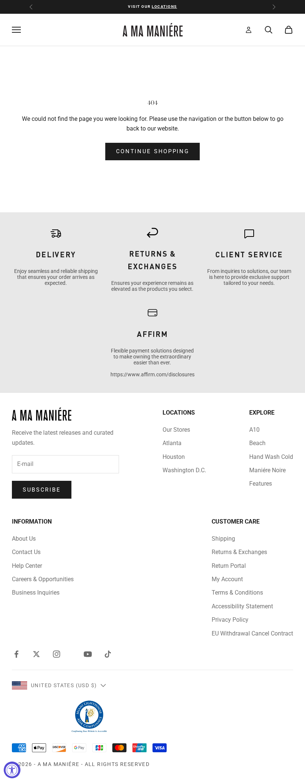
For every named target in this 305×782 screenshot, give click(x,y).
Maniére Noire (267, 470)
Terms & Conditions (237, 592)
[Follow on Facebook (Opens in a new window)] (16, 654)
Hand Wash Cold (271, 456)
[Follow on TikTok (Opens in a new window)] (107, 654)
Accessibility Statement (242, 606)
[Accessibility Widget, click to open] (12, 770)
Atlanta (172, 443)
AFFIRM (152, 334)
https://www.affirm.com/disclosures (152, 374)
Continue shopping (152, 151)
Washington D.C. (184, 470)
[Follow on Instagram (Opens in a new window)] (56, 654)
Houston (174, 456)
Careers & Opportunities (43, 579)
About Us (24, 538)
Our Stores (176, 429)
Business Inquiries (36, 592)
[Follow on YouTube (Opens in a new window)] (87, 654)
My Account (227, 579)
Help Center (27, 565)
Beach (257, 443)
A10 (254, 429)
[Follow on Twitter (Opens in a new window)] (36, 654)
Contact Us (26, 552)
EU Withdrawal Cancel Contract (252, 633)
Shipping (223, 538)
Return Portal (229, 565)
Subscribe (42, 489)
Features (260, 483)
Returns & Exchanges (239, 552)
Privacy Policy (230, 619)
